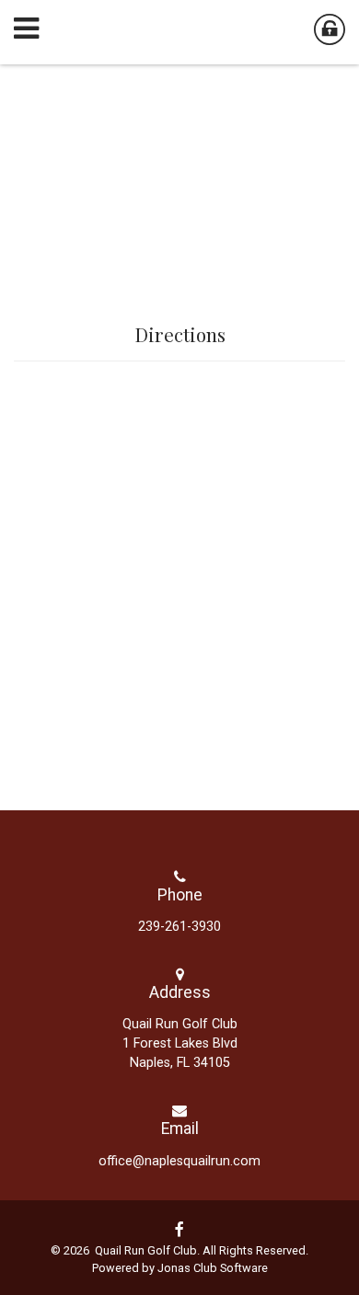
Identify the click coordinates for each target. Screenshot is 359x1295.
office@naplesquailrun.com (179, 1161)
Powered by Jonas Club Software (180, 1268)
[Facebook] (179, 1230)
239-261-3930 (179, 926)
